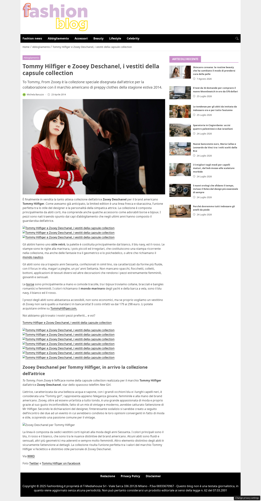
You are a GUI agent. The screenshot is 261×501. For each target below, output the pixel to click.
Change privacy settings (247, 497)
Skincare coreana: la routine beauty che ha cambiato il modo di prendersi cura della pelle (214, 71)
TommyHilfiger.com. (63, 308)
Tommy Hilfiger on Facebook (61, 463)
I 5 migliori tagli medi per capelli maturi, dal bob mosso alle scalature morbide (214, 168)
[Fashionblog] (55, 17)
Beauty (98, 38)
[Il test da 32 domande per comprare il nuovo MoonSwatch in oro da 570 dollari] (180, 92)
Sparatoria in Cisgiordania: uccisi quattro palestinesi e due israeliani (213, 127)
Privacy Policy (130, 476)
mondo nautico (33, 257)
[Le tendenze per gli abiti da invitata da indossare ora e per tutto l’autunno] (180, 111)
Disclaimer (153, 476)
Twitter (34, 463)
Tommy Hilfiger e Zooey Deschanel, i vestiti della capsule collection (67, 323)
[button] (237, 38)
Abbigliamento (58, 38)
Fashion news (32, 38)
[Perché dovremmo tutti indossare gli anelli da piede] (180, 211)
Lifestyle (115, 38)
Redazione (107, 476)
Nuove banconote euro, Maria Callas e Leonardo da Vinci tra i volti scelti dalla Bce (215, 147)
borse (30, 284)
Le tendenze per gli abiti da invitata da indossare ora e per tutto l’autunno (215, 108)
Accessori (81, 38)
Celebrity (133, 38)
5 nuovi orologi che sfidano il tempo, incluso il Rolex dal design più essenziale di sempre (215, 189)
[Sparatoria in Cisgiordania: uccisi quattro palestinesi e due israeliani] (180, 130)
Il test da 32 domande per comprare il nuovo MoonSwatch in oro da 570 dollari (215, 89)
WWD (31, 456)
